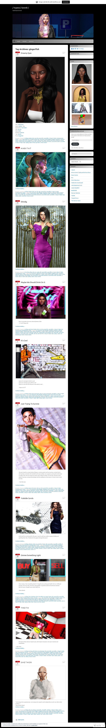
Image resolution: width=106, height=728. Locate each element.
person (33, 713)
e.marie (24, 490)
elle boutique (31, 598)
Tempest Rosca (74, 198)
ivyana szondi (40, 140)
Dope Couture (74, 175)
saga (39, 191)
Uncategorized (60, 138)
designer (54, 710)
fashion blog (22, 140)
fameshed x (33, 490)
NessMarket (74, 190)
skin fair (35, 333)
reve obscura (28, 600)
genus (33, 274)
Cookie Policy (34, 725)
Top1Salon (24, 127)
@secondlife (34, 139)
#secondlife (25, 139)
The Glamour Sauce (75, 200)
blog (46, 139)
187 (33, 652)
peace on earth (18, 713)
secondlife (46, 138)
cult (62, 489)
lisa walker (41, 596)
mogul (46, 596)
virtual (16, 139)
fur (25, 712)
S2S (37, 138)
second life (41, 138)
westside (46, 492)
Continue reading (20, 188)
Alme (19, 131)
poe (36, 713)
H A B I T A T (26, 148)
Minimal (22, 132)
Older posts (21, 719)
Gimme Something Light (31, 555)
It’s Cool (24, 340)
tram (16, 652)
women (45, 142)
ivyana (35, 140)
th (60, 548)
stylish (34, 714)
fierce (26, 140)
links (33, 138)
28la (35, 652)
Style (24, 142)
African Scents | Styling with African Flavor (81, 172)
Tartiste (73, 195)
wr (34, 549)
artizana (28, 272)
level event (26, 332)
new (61, 712)
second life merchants (46, 141)
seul (63, 600)
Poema (43, 544)
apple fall (39, 273)
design (50, 710)
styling (27, 142)
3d (25, 138)
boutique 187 (32, 651)
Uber (32, 602)
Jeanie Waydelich (75, 187)
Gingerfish (20, 135)
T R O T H (25, 608)
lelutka (30, 138)
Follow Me (75, 144)
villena (27, 656)
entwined (17, 331)
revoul (32, 141)
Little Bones (21, 124)
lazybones (17, 332)
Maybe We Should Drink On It (33, 282)
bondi (30, 393)
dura (21, 490)
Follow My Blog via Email (77, 131)
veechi (22, 334)
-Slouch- (73, 169)
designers (58, 139)
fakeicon (26, 395)
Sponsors (31, 41)
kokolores (33, 596)
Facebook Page (75, 53)
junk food (31, 329)
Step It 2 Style (53, 138)
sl (49, 138)
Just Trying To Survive (30, 404)
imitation (31, 544)
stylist (30, 142)
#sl (29, 139)
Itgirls (43, 331)
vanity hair (24, 195)
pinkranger (41, 651)
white (47, 714)
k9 (19, 599)
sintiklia (60, 544)
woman (50, 714)
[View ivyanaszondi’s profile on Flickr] (81, 48)
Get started (65, 2)
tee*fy (33, 142)
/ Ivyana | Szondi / (21, 8)
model (16, 141)
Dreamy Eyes (26, 53)
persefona (39, 544)
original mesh (22, 141)
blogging (53, 139)
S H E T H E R (26, 662)
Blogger (49, 139)
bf (50, 545)
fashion (17, 140)
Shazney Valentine (75, 193)
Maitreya (58, 140)
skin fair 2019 (40, 333)
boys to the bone (35, 393)
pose (42, 713)
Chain (57, 273)
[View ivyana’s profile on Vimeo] (77, 48)
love (19, 491)
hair (32, 712)
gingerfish (30, 140)
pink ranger (47, 654)
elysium (62, 710)
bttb (60, 394)
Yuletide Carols (27, 498)
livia (16, 547)
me (35, 138)
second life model (56, 141)
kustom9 (62, 395)
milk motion (24, 547)
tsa (24, 656)
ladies (45, 140)
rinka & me (43, 396)
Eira (72, 177)
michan (60, 274)
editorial (62, 139)
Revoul (19, 129)
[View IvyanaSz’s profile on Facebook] (72, 48)
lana (19, 396)
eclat (25, 653)
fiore (30, 596)
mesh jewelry (57, 712)
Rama (16, 194)
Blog (27, 138)
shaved (17, 714)
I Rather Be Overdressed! (77, 182)
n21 (37, 332)
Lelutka (20, 126)
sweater (38, 714)
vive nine (35, 597)
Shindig (24, 202)
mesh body (51, 712)
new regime (29, 654)
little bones (52, 140)
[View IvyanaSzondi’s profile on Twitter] (73, 48)
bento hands (29, 710)
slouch (54, 272)
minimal (62, 140)
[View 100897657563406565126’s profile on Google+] (79, 48)
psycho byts (53, 654)
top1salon (38, 142)
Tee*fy (19, 134)
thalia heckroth (25, 545)
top (41, 714)
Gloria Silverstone (75, 180)
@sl (38, 139)
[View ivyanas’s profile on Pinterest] (75, 48)
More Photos (74, 126)
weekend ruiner (26, 549)
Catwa (59, 489)
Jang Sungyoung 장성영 (76, 185)
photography (28, 141)
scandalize (50, 713)
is (33, 140)
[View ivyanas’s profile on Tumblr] (83, 48)
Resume (24, 41)
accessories (42, 139)
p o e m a (58, 599)
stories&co (49, 655)
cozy (47, 710)
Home (14, 41)
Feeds (18, 41)
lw (37, 599)
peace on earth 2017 (27, 713)
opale (38, 272)
